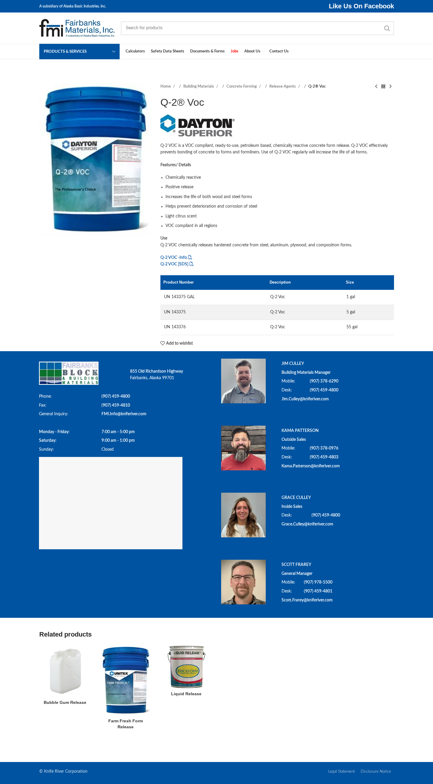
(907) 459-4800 (115, 396)
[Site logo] (77, 28)
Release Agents (283, 86)
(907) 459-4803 (324, 457)
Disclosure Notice (376, 772)
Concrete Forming (242, 86)
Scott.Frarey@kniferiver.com (307, 600)
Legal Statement (341, 772)
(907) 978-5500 (318, 582)
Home (166, 86)
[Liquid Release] (186, 666)
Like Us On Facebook (361, 6)
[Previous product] (376, 86)
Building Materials (199, 86)
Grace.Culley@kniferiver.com (307, 524)
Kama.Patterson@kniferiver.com (311, 466)
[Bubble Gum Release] (65, 671)
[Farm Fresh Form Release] (125, 680)
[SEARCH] (387, 28)
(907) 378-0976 (324, 448)
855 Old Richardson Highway (156, 371)
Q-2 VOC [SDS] (174, 264)
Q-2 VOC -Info (173, 258)
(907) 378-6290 (324, 381)
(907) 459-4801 (318, 591)
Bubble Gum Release (65, 702)
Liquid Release (186, 693)
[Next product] (390, 86)
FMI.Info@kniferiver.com (123, 414)
